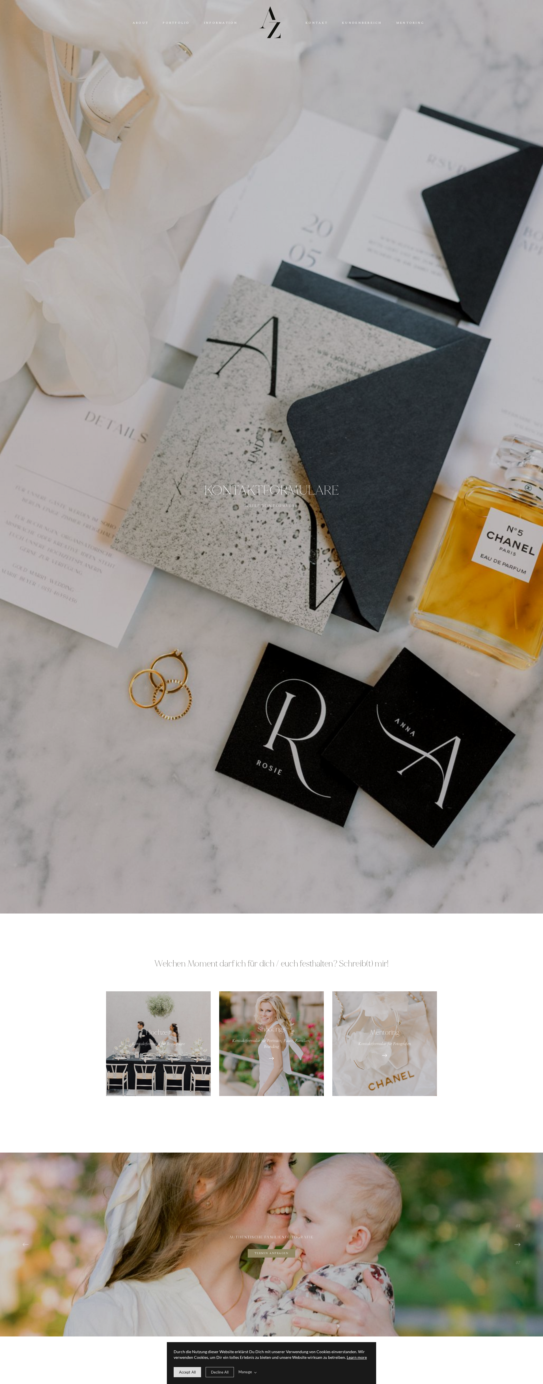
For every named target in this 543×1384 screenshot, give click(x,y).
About (140, 23)
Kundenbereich (362, 23)
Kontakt (316, 23)
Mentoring (410, 23)
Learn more (357, 1357)
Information (221, 23)
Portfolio (176, 23)
